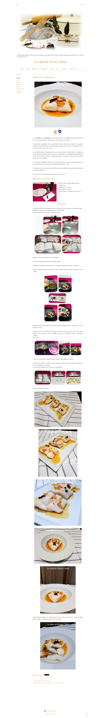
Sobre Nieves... (64, 68)
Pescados (18, 86)
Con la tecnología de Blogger (52, 710)
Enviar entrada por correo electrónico (43, 680)
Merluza (18, 84)
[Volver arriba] (86, 715)
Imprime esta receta (39, 675)
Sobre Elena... (73, 68)
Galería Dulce (44, 68)
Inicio (22, 68)
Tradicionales (19, 92)
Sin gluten (19, 90)
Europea (18, 82)
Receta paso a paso (20, 88)
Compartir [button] (19, 74)
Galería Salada (35, 68)
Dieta (18, 80)
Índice (27, 68)
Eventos (51, 68)
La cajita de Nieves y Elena (50, 62)
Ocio (57, 68)
